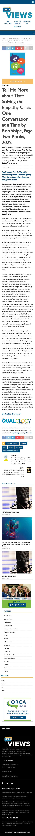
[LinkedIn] (12, 783)
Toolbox (6, 664)
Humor (6, 638)
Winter (3, 690)
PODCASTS (17, 27)
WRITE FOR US (27, 23)
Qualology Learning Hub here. (22, 433)
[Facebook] (3, 783)
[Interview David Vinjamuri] (17, 562)
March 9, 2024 (6, 548)
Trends (6, 671)
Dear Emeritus (8, 626)
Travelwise (7, 668)
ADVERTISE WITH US (17, 23)
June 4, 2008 (6, 578)
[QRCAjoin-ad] (16, 607)
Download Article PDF (17, 81)
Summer (3, 684)
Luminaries (7, 645)
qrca (10, 447)
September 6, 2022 (7, 514)
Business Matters (8, 619)
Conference (7, 622)
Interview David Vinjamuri (9, 576)
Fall (2, 687)
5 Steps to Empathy (12, 443)
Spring (2, 680)
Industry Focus (8, 642)
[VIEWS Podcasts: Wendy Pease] (17, 498)
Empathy (23, 443)
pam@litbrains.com (9, 180)
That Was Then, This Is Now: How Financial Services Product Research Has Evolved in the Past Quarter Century (16, 544)
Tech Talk (6, 661)
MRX (4, 447)
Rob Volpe (19, 447)
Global (5, 635)
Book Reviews (8, 616)
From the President (9, 632)
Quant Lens (7, 651)
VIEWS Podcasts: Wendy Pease (10, 512)
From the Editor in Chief (11, 629)
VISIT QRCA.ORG (7, 23)
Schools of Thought (9, 655)
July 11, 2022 (7, 167)
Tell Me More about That (10, 450)
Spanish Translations (9, 658)
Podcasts (6, 648)
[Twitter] (8, 783)
